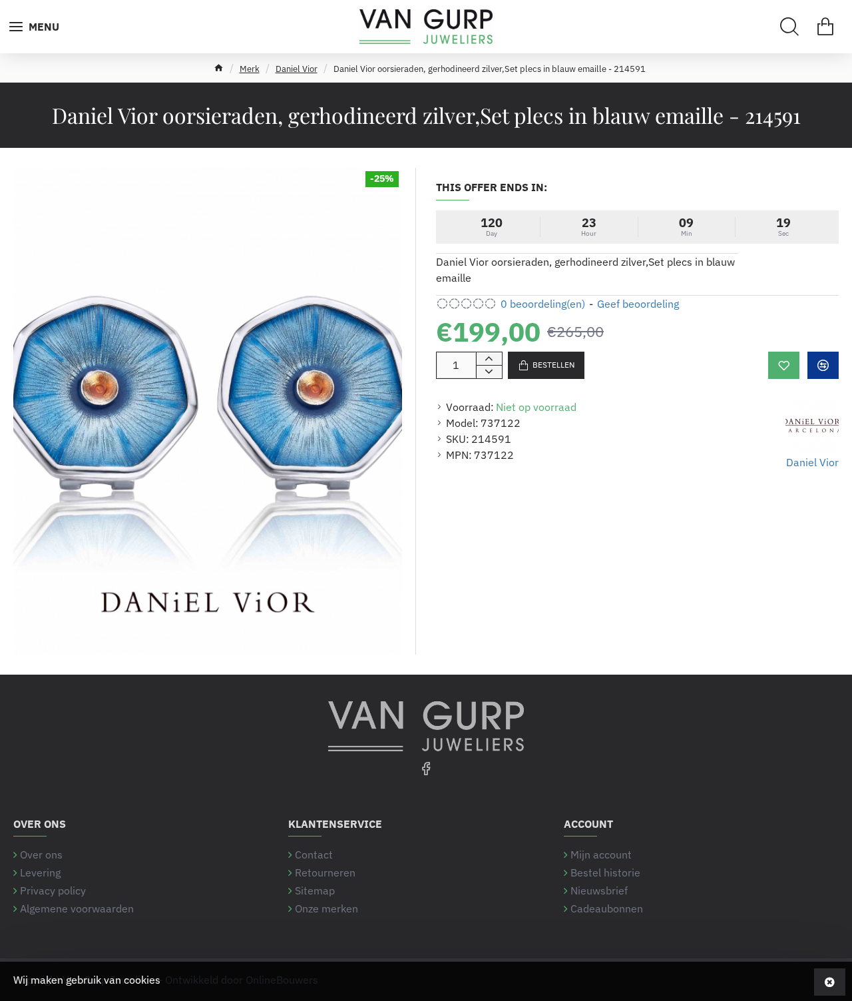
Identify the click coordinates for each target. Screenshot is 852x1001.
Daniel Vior (297, 69)
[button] (783, 365)
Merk (250, 69)
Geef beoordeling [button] (638, 303)
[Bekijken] (825, 27)
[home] (219, 68)
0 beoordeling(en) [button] (543, 303)
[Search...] (789, 26)
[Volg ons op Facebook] (426, 768)
